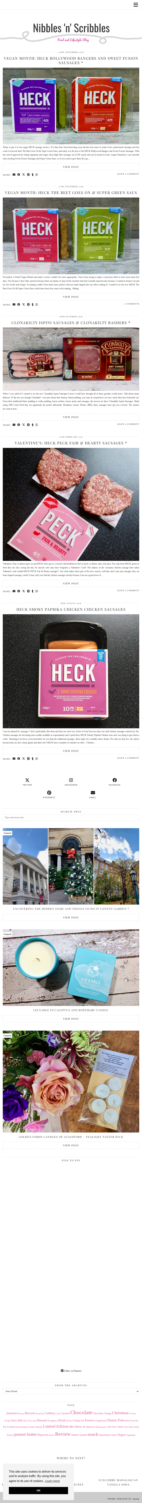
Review (63, 1434)
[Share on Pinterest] (28, 174)
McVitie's (112, 1427)
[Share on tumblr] (33, 174)
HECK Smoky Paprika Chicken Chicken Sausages (71, 609)
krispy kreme (27, 1426)
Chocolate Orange (102, 1413)
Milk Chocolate (126, 1426)
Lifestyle (39, 1427)
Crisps (7, 1420)
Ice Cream (9, 1426)
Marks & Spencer (85, 1426)
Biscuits (30, 1413)
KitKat (18, 1427)
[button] (137, 5)
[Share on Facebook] (18, 174)
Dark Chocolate (30, 1421)
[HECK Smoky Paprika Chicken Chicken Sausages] (71, 727)
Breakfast (40, 1414)
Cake (58, 1414)
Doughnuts (53, 1420)
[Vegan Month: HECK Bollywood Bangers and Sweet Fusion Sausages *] (71, 143)
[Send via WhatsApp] (37, 174)
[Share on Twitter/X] (23, 174)
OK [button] (38, 1490)
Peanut (10, 1435)
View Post (71, 166)
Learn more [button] (52, 1481)
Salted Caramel (79, 1435)
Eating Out (78, 1420)
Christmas (120, 1413)
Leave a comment (128, 173)
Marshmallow (101, 1427)
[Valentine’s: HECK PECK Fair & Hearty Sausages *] (71, 560)
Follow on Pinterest (72, 1371)
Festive (89, 1420)
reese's (52, 1435)
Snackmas (105, 1434)
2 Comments (131, 303)
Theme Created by (123, 1499)
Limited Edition (55, 1426)
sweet (114, 1435)
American (11, 1413)
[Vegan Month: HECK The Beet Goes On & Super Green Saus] (71, 273)
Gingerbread (100, 1420)
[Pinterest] (37, 1197)
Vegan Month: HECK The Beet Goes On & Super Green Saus (71, 192)
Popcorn (42, 1434)
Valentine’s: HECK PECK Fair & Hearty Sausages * (71, 442)
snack (93, 1434)
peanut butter (25, 1434)
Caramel (65, 1413)
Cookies (132, 1413)
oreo (136, 1426)
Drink (62, 1420)
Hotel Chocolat (131, 1420)
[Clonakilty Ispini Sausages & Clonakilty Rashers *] (71, 390)
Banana (21, 1413)
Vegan (121, 1434)
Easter (69, 1420)
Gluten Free (115, 1420)
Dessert (42, 1420)
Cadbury (50, 1413)
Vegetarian (130, 1435)
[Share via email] (14, 174)
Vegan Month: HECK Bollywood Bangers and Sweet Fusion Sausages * (71, 60)
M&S (72, 1426)
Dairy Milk (17, 1420)
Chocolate (81, 1412)
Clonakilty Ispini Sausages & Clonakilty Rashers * (71, 322)
